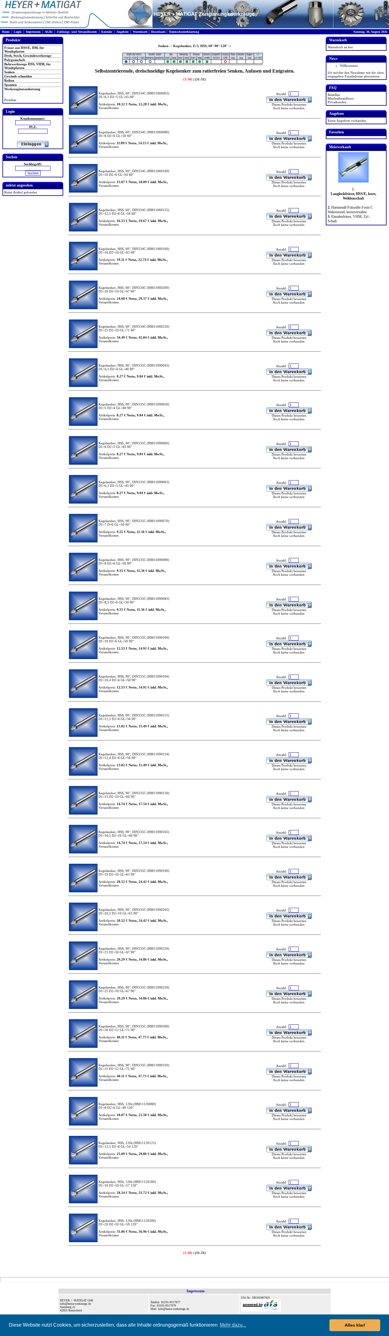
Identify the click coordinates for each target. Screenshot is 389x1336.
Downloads (158, 31)
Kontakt (106, 31)
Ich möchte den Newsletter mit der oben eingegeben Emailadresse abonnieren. (356, 74)
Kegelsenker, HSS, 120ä (115, 1104)
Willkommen (349, 65)
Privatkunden (337, 102)
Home (5, 31)
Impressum (33, 31)
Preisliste (10, 100)
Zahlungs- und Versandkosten (77, 31)
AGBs (49, 31)
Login (18, 31)
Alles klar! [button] (355, 1325)
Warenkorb (140, 31)
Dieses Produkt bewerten (289, 104)
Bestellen (334, 95)
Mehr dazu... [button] (233, 1324)
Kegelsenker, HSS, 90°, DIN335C (122, 365)
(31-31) (200, 79)
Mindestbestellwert (341, 98)
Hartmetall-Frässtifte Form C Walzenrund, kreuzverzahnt (350, 209)
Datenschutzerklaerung (184, 31)
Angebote (122, 31)
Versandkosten (108, 108)
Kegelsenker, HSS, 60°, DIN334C (122, 93)
